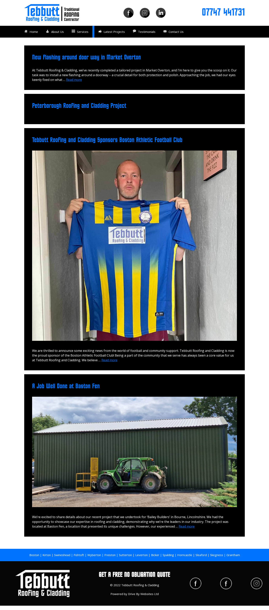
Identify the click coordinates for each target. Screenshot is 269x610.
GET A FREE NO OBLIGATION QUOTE (134, 575)
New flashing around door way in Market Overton (86, 57)
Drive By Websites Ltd (143, 594)
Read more (74, 80)
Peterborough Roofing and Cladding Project (79, 106)
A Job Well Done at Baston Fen (66, 386)
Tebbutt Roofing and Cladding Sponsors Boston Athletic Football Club (107, 140)
